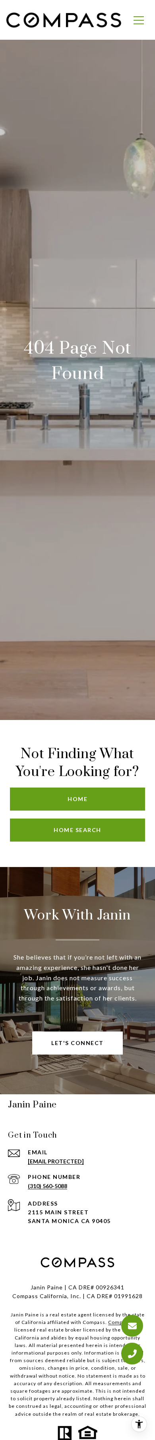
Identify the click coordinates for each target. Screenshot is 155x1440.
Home (77, 798)
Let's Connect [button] (77, 1042)
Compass (119, 1322)
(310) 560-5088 (47, 1186)
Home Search (77, 829)
